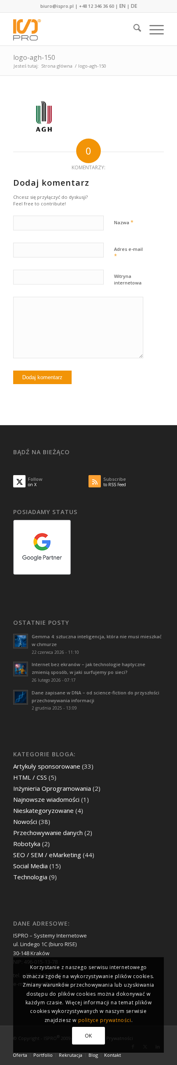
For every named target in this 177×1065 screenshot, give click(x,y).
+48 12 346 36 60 (96, 6)
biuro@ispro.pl (57, 6)
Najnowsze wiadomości (46, 799)
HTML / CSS (30, 777)
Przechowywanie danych (48, 832)
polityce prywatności (104, 1020)
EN (122, 5)
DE (134, 5)
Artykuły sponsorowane (46, 766)
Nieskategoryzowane (43, 810)
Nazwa (123, 222)
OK (88, 1035)
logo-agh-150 (34, 57)
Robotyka (26, 844)
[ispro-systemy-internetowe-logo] (73, 29)
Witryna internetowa (128, 279)
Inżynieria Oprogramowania (52, 788)
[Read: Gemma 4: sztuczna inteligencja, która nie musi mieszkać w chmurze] (20, 641)
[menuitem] (133, 29)
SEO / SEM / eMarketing (47, 855)
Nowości (25, 821)
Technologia (30, 877)
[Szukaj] (133, 29)
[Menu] (152, 29)
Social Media (30, 866)
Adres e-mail (128, 253)
